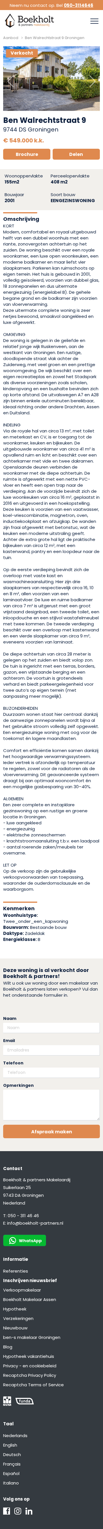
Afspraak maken (51, 1131)
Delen (76, 154)
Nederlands (15, 1436)
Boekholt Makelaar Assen (29, 1299)
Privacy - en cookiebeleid (29, 1366)
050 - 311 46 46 (23, 1216)
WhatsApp (30, 1241)
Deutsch (12, 1454)
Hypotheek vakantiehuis (28, 1356)
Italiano (11, 1483)
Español (11, 1473)
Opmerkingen (18, 1085)
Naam (9, 1018)
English (10, 1445)
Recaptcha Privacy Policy (29, 1375)
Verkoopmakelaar (22, 1290)
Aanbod (10, 37)
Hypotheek (14, 1309)
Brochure (27, 154)
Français (12, 1464)
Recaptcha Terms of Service (33, 1385)
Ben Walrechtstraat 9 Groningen (54, 37)
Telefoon (13, 1063)
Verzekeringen (18, 1318)
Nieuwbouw (15, 1328)
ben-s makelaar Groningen (31, 1337)
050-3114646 (78, 5)
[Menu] (94, 21)
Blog (7, 1347)
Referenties (15, 1271)
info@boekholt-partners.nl (35, 1223)
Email (9, 1040)
